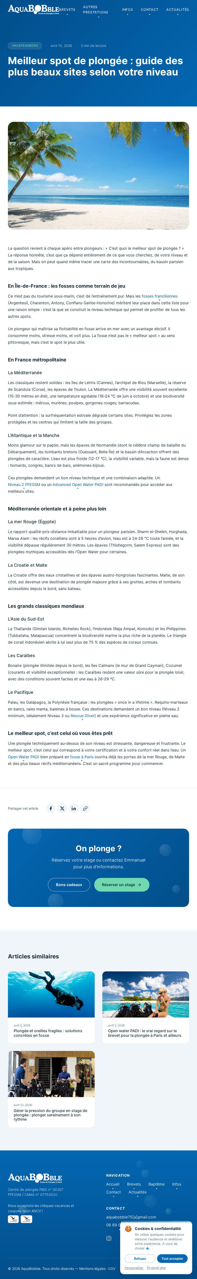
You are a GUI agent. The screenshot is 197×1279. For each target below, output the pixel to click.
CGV (111, 1269)
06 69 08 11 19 (119, 1225)
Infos (127, 9)
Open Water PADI (23, 756)
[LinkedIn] (74, 808)
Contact (150, 9)
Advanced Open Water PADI (78, 484)
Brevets (67, 9)
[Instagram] (108, 1239)
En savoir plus (156, 1267)
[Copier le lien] (85, 808)
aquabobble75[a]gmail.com (131, 1217)
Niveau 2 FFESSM (24, 484)
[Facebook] (50, 808)
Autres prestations (95, 9)
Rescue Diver (82, 715)
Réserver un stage (118, 884)
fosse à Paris (81, 756)
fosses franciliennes (160, 296)
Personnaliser (134, 1268)
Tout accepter (172, 1258)
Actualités (177, 9)
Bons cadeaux (69, 884)
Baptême (156, 1184)
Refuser (140, 1258)
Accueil (112, 1184)
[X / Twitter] (62, 808)
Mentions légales (92, 1269)
